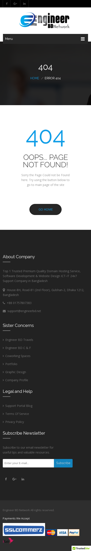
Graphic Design (15, 372)
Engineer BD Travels (19, 340)
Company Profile (16, 380)
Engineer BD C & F (18, 348)
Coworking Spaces (17, 356)
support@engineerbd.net (23, 311)
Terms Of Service (17, 414)
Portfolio (11, 364)
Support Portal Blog (18, 406)
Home (34, 78)
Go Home (46, 209)
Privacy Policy (14, 422)
